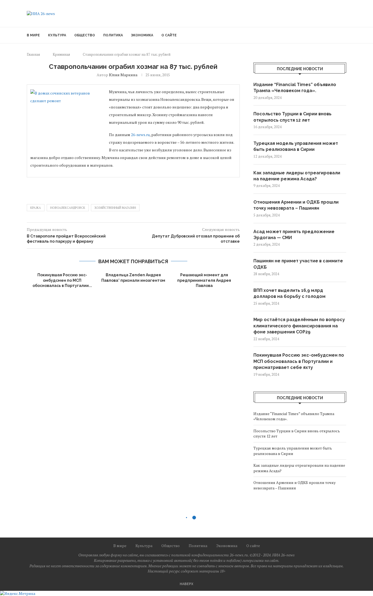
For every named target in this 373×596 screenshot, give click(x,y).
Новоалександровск (67, 208)
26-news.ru (140, 134)
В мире (33, 35)
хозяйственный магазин (115, 208)
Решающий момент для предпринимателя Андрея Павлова (204, 280)
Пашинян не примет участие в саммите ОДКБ (298, 263)
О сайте (169, 35)
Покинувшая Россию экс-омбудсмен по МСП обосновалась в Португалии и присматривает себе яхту (298, 361)
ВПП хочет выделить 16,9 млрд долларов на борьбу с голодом (289, 293)
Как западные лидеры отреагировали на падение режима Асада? (296, 175)
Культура (57, 35)
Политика (113, 35)
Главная (33, 54)
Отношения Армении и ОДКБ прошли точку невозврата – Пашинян (296, 205)
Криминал (61, 54)
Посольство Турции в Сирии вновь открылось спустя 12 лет (292, 116)
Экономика (142, 35)
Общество (84, 35)
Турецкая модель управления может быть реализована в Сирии (295, 146)
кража (35, 208)
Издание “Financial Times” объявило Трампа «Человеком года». (294, 87)
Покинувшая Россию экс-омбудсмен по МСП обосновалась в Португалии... (62, 280)
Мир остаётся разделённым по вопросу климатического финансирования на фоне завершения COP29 (299, 325)
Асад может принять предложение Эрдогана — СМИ (293, 234)
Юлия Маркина (123, 74)
